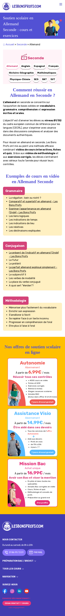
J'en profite (42, 503)
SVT (52, 79)
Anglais (25, 66)
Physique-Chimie (20, 79)
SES (36, 79)
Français (54, 66)
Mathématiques (46, 72)
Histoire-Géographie (21, 72)
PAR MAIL (38, 552)
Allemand (12, 66)
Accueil (8, 44)
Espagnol (39, 66)
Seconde (22, 44)
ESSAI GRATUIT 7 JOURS (17, 603)
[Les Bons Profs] (21, 6)
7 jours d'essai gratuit (42, 402)
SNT (44, 79)
